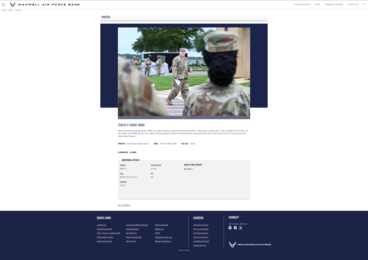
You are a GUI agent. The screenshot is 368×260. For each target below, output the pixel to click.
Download (124, 152)
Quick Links (104, 218)
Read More (188, 169)
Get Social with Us (238, 224)
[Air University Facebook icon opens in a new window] (235, 227)
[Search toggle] (363, 4)
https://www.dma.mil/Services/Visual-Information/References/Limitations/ (206, 181)
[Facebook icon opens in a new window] (230, 227)
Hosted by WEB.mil (184, 250)
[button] (3, 4)
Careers (198, 218)
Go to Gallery (124, 205)
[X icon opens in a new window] (240, 227)
